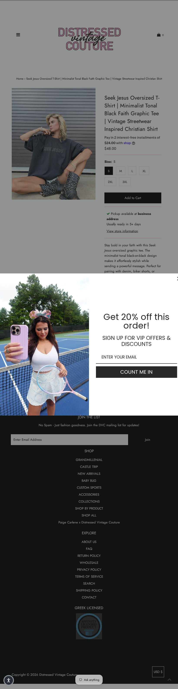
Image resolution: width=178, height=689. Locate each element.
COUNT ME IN (136, 371)
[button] (8, 680)
